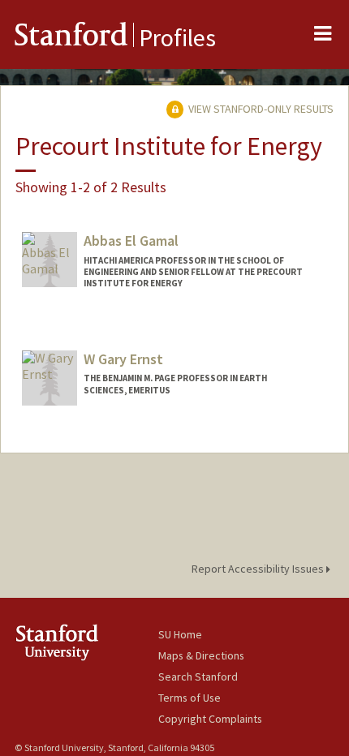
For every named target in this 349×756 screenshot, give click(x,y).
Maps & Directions (201, 655)
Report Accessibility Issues (259, 568)
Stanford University (86, 642)
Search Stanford (198, 676)
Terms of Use (189, 697)
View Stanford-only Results (260, 108)
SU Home (180, 634)
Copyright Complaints (210, 718)
